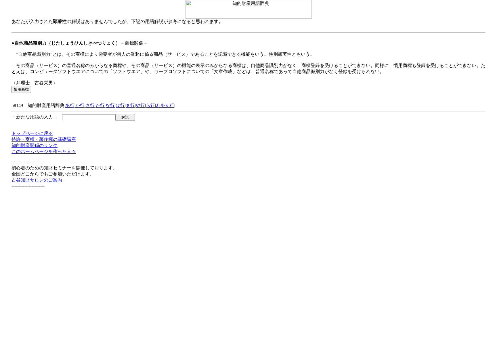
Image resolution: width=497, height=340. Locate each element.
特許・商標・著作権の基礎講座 (44, 139)
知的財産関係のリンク (35, 145)
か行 (80, 105)
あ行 (69, 105)
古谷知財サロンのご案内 (37, 179)
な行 (110, 105)
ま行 (130, 105)
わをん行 (165, 105)
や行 (140, 105)
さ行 (90, 105)
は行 (120, 105)
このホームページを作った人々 (44, 151)
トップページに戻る (32, 133)
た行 (100, 105)
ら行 (150, 105)
